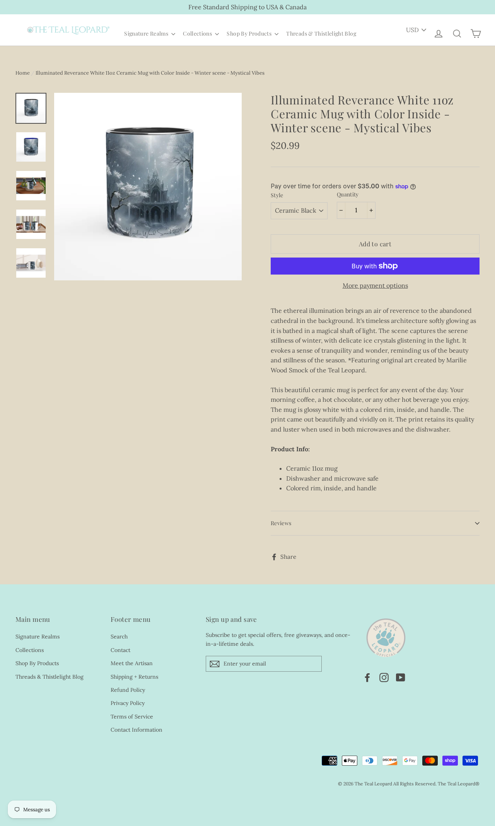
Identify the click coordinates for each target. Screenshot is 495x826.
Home (22, 73)
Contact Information (136, 729)
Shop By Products (250, 33)
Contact (120, 650)
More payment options (375, 285)
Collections (198, 33)
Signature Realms (146, 33)
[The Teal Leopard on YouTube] (400, 677)
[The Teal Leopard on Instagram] (384, 677)
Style (277, 195)
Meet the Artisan (132, 663)
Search (119, 636)
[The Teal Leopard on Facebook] (367, 677)
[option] (148, 186)
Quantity (348, 194)
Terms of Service (132, 716)
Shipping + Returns (134, 676)
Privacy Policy (128, 703)
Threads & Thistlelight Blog (321, 33)
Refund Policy (128, 689)
